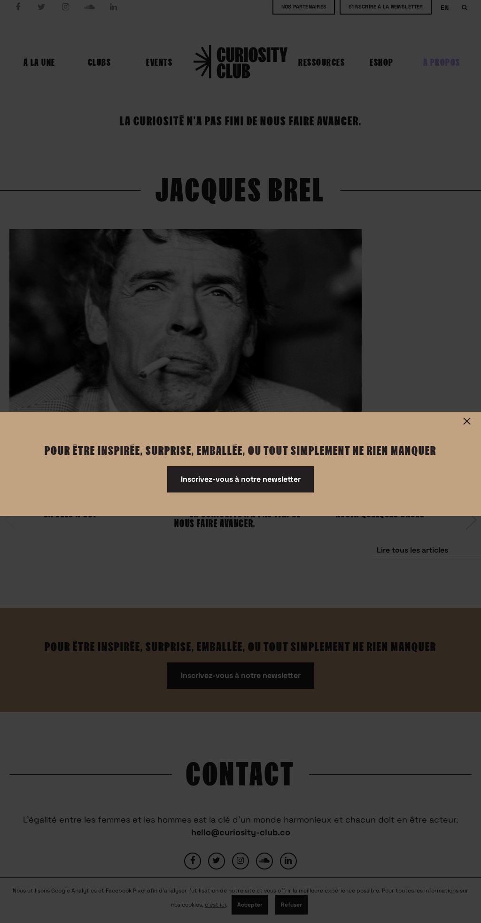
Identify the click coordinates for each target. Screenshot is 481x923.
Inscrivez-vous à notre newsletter (241, 479)
